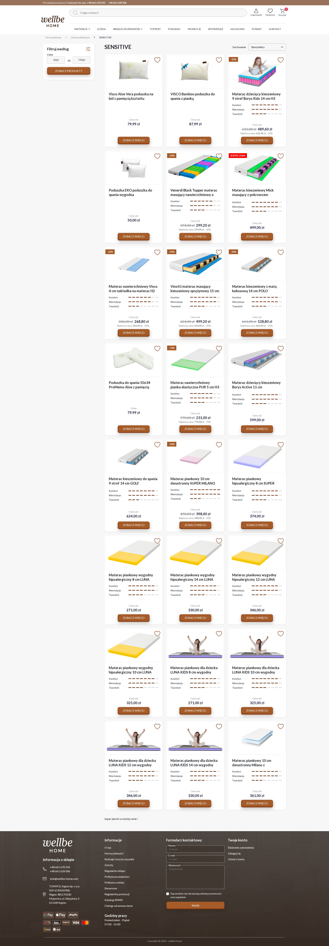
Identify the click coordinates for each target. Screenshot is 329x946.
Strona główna (53, 37)
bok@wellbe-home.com (64, 878)
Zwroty (109, 865)
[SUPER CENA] (257, 167)
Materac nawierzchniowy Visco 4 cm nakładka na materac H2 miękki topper (133, 290)
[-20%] (257, 71)
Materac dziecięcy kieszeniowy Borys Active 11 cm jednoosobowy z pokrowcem (256, 386)
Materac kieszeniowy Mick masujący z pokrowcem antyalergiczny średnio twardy (256, 194)
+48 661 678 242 (96, 2)
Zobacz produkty (68, 70)
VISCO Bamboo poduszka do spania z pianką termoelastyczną (192, 98)
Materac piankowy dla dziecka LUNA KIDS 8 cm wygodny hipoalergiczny (194, 672)
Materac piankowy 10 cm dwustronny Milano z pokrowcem (251, 764)
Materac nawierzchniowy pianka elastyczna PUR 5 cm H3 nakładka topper (194, 386)
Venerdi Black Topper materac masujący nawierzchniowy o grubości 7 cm (193, 194)
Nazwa (171, 845)
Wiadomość (174, 865)
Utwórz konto (236, 859)
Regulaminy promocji (117, 894)
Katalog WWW (114, 899)
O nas (108, 847)
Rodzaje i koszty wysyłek (119, 859)
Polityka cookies (114, 882)
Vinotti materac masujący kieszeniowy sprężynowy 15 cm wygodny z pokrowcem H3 (194, 290)
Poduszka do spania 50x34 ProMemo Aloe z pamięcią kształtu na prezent (129, 386)
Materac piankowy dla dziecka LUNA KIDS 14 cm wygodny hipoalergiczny (194, 764)
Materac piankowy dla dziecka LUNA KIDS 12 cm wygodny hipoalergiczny (132, 764)
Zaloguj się (234, 853)
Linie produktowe (80, 37)
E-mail (171, 855)
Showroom (111, 888)
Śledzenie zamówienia (241, 847)
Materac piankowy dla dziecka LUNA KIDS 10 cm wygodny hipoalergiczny (255, 672)
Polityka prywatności (117, 876)
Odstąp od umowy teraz (119, 905)
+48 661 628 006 (117, 2)
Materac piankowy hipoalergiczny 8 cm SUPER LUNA (253, 483)
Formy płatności (114, 853)
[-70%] (195, 359)
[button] (282, 14)
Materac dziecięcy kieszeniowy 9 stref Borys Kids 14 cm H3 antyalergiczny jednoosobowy (256, 98)
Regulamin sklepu (115, 870)
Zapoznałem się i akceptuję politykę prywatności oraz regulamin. (195, 895)
